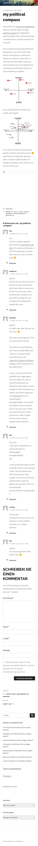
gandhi (26, 211)
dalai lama (18, 211)
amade (19, 10)
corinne (12, 507)
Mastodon (7, 776)
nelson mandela (20, 213)
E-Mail (6, 638)
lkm (10, 231)
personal (9, 209)
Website (6, 650)
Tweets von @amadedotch (12, 769)
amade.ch (10, 2)
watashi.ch (10, 215)
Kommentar (8, 598)
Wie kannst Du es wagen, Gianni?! (21, 740)
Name (6, 627)
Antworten (12, 263)
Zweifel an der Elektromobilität (21, 757)
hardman (9, 213)
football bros (7, 734)
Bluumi (5, 757)
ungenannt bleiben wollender (21, 360)
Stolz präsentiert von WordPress (13, 841)
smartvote (17, 396)
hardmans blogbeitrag (25, 26)
